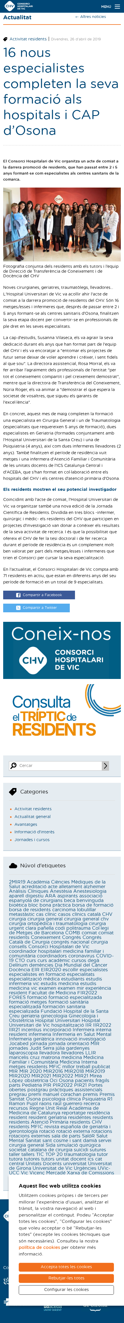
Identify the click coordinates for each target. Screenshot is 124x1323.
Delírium (18, 965)
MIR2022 (62, 1076)
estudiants (72, 979)
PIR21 (80, 1085)
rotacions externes (29, 1136)
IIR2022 (102, 1025)
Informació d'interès (34, 832)
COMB (72, 933)
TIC (40, 1154)
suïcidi (81, 1150)
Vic (24, 1173)
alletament (70, 886)
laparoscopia (23, 1053)
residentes (79, 1117)
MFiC (55, 1066)
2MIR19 (17, 882)
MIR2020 (19, 1076)
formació (37, 997)
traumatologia (79, 1154)
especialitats (81, 974)
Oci (53, 1080)
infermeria (40, 1034)
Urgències (85, 1168)
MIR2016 (53, 1071)
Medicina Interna (78, 1062)
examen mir (71, 988)
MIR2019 (95, 1071)
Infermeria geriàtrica (31, 1039)
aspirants (67, 896)
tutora (15, 1159)
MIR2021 (41, 1076)
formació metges (28, 1002)
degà (93, 960)
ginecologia (54, 1016)
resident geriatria (48, 1117)
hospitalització (67, 1025)
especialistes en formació (37, 974)
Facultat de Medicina (52, 993)
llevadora (49, 1053)
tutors (48, 1159)
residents (103, 1117)
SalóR (88, 1136)
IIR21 (14, 1030)
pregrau (18, 1094)
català (94, 914)
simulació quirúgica (79, 1145)
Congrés (71, 937)
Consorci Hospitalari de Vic (58, 946)
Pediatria (32, 1085)
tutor (102, 1154)
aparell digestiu (26, 896)
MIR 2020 (30, 1071)
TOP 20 (54, 1154)
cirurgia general (45, 919)
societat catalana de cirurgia (40, 1150)
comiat (89, 933)
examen (47, 988)
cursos (79, 960)
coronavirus (81, 956)
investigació (92, 1039)
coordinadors (52, 956)
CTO (20, 960)
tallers (28, 1154)
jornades (18, 1048)
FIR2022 (87, 993)
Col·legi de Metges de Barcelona (59, 930)
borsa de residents (30, 909)
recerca (92, 1103)
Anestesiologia (89, 891)
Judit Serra (42, 1048)
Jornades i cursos (32, 840)
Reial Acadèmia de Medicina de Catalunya (54, 1110)
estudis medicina (60, 983)
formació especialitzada (75, 997)
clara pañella (39, 928)
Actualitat (17, 17)
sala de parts (66, 1136)
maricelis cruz (24, 1057)
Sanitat (33, 1140)
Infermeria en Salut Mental (81, 1034)
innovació (66, 1039)
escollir (70, 970)
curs (31, 960)
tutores (32, 1159)
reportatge (74, 1113)
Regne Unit (42, 1108)
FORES (17, 997)
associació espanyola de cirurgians (55, 898)
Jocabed (19, 1043)
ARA (50, 896)
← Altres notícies (90, 17)
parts (14, 1085)
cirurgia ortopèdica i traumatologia (48, 923)
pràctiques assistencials (75, 1090)
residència (98, 1113)
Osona (66, 1080)
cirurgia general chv (86, 919)
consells (18, 946)
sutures (98, 1150)
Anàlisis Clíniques (28, 891)
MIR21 (81, 1076)
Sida (50, 1145)
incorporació (57, 1030)
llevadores (72, 1053)
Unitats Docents (44, 1163)
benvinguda (90, 900)
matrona (50, 1057)
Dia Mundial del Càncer (81, 965)
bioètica (18, 905)
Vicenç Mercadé (47, 1173)
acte (52, 886)
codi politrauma (73, 928)
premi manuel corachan (54, 1094)
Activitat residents (28, 39)
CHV (107, 914)
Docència (19, 970)
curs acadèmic (53, 960)
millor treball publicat (86, 1066)
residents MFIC (26, 1126)
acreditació (34, 886)
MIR (13, 1071)
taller (14, 1154)
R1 (109, 1099)
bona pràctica (55, 905)
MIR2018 (74, 1071)
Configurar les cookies (66, 1290)
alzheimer (94, 886)
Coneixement (46, 937)
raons (45, 1103)
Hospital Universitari (57, 1020)
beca (69, 900)
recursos (18, 1108)
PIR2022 (63, 1085)
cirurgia (17, 919)
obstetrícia (36, 1080)
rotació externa (73, 1131)
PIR (47, 1085)
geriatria (30, 1016)
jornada (38, 1043)
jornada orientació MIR (73, 1043)
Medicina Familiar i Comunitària (56, 1059)
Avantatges (25, 825)
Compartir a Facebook (42, 595)
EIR (35, 970)
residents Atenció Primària (38, 1122)
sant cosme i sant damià (69, 1140)
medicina (71, 1057)
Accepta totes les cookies (66, 1267)
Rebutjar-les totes (66, 1278)
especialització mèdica (34, 979)
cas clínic (46, 914)
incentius (31, 1030)
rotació (47, 1131)
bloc (33, 905)
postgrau (37, 1090)
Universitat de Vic (52, 1168)
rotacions (101, 1131)
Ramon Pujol (23, 1103)
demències (41, 965)
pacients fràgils (92, 1080)
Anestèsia (61, 891)
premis (90, 1094)
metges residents (28, 1066)
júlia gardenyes (73, 1048)
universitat (75, 1163)
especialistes (94, 970)
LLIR (90, 1053)
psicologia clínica (61, 1099)
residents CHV (86, 1122)
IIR (88, 1025)
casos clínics (72, 914)
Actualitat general (32, 817)
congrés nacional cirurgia (79, 942)
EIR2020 (51, 970)
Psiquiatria (94, 1099)
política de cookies (39, 1247)
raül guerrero (67, 1103)
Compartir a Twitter (40, 608)
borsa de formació (92, 905)
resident (18, 1117)
